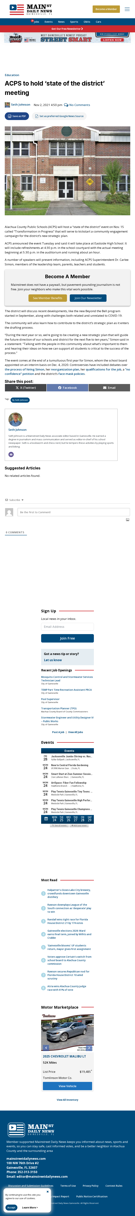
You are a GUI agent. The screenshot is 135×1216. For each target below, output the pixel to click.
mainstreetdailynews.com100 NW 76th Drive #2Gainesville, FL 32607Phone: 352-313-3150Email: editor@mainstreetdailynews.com (37, 1168)
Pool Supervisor (50, 699)
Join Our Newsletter (88, 298)
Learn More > (30, 1207)
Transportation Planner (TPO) (58, 708)
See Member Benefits (47, 298)
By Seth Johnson (20, 400)
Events (49, 21)
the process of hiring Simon (24, 369)
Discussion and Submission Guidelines (30, 1185)
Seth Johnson (20, 104)
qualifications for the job (103, 369)
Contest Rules (113, 1185)
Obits (87, 21)
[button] (46, 1048)
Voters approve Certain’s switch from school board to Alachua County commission (69, 960)
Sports (74, 21)
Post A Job (58, 732)
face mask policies (71, 374)
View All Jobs (75, 732)
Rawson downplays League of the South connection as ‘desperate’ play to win (69, 908)
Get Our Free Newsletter (66, 28)
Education (12, 75)
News (61, 21)
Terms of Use (68, 1185)
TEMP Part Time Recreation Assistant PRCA (66, 689)
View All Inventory (67, 1099)
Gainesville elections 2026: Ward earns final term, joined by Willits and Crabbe (69, 934)
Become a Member (106, 9)
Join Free (67, 638)
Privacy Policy (90, 1185)
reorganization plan (65, 369)
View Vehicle (68, 1090)
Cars (98, 21)
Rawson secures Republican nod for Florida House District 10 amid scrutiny (68, 975)
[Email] (11, 454)
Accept (11, 1207)
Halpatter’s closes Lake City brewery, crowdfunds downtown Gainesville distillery (69, 893)
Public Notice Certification (92, 1196)
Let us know (53, 660)
